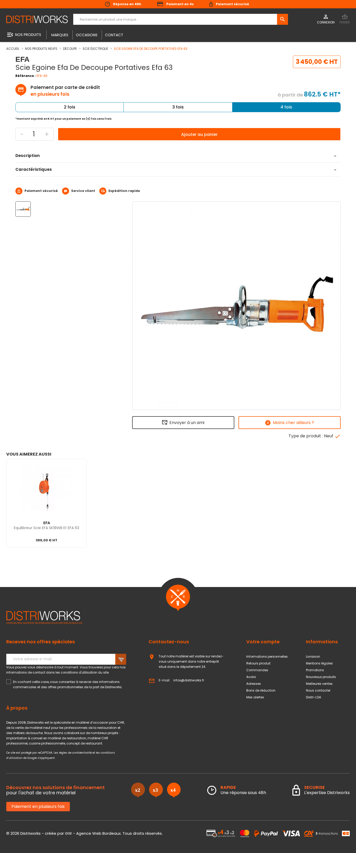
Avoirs (251, 677)
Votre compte (263, 641)
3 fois (178, 107)
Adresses (253, 683)
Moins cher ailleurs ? (293, 423)
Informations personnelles (267, 656)
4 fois (286, 107)
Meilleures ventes (319, 683)
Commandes (257, 670)
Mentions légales (319, 663)
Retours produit (258, 663)
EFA (46, 522)
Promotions (315, 670)
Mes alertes (255, 697)
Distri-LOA (313, 697)
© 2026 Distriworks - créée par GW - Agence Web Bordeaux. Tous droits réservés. (84, 833)
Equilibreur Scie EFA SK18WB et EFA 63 (46, 527)
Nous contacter (318, 690)
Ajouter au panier (199, 134)
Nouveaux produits (321, 677)
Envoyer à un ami (186, 423)
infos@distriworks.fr (188, 680)
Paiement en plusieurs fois (38, 806)
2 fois (69, 107)
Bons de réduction (260, 690)
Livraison (313, 656)
